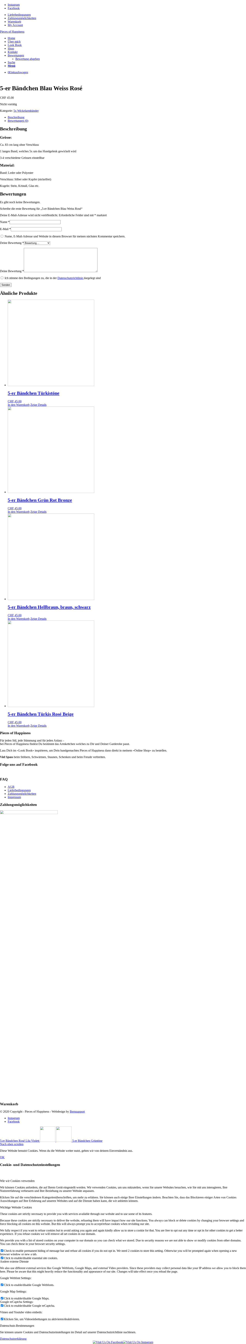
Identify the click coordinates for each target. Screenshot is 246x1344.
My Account (15, 25)
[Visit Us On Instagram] (138, 1342)
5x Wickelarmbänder (26, 110)
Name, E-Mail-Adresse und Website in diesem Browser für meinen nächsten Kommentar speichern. (65, 236)
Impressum (14, 797)
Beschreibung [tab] (16, 117)
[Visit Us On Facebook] (108, 1342)
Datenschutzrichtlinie (70, 278)
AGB (11, 786)
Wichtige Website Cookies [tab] (16, 1207)
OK (2, 1157)
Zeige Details (38, 404)
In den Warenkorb (19, 404)
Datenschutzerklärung (13, 1338)
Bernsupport (77, 1111)
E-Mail (5, 229)
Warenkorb (14, 21)
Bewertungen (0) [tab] (18, 120)
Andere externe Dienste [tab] (14, 1261)
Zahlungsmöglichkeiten (22, 18)
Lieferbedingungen (19, 14)
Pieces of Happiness (12, 31)
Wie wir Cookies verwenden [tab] (17, 1180)
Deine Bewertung (12, 242)
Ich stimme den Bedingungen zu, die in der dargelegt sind (53, 278)
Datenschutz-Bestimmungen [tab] (17, 1325)
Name (5, 222)
